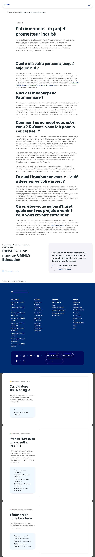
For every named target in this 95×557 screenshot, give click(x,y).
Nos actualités (12, 12)
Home (5, 12)
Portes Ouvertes (67, 355)
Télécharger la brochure (54, 361)
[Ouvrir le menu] (89, 5)
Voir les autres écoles (12, 271)
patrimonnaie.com (57, 225)
